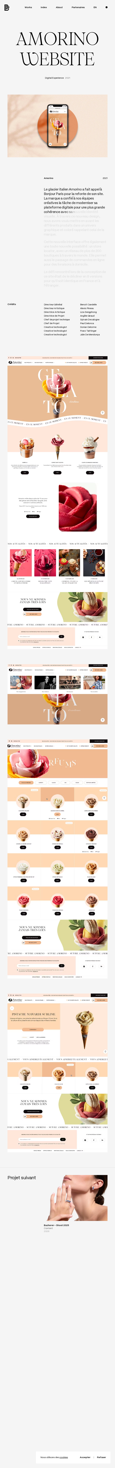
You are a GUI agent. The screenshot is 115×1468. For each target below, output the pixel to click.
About (59, 7)
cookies (63, 1457)
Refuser (101, 1457)
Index (44, 7)
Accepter (85, 1457)
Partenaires (78, 7)
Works (28, 7)
